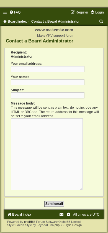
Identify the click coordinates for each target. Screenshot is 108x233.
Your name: (20, 77)
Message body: (23, 103)
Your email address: (26, 64)
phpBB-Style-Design (68, 225)
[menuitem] (14, 12)
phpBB (28, 221)
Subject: (17, 90)
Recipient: (19, 52)
